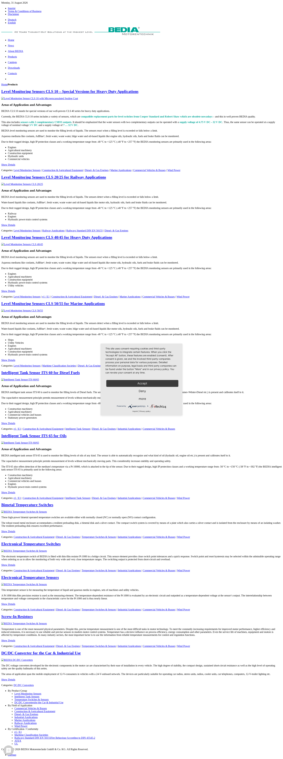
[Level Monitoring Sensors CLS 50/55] (22, 310)
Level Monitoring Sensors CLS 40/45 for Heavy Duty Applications (56, 237)
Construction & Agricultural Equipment (62, 170)
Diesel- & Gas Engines (97, 170)
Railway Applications (53, 230)
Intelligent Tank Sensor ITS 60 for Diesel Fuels (40, 373)
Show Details (8, 164)
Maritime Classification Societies (59, 365)
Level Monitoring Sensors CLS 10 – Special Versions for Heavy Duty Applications (69, 91)
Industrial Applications (129, 428)
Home (4, 84)
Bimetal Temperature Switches (27, 505)
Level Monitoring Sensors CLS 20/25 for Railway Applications (53, 177)
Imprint (135, 411)
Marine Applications (120, 170)
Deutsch (12, 19)
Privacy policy (145, 411)
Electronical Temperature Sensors (30, 577)
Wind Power (173, 170)
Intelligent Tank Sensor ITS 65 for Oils (33, 436)
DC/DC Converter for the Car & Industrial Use (41, 653)
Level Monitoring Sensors (27, 170)
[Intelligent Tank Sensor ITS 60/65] (20, 379)
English (12, 22)
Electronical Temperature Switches (31, 544)
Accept (142, 383)
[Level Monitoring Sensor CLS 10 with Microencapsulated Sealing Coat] (39, 98)
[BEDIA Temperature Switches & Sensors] (24, 511)
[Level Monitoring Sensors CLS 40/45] (22, 244)
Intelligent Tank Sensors (77, 428)
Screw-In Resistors (17, 616)
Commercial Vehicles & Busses (149, 170)
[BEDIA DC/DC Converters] (17, 660)
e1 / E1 (46, 296)
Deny (142, 391)
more (142, 398)
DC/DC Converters (24, 685)
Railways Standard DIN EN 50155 (84, 230)
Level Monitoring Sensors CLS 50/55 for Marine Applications (53, 303)
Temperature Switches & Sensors (99, 537)
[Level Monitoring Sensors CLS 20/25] (22, 184)
